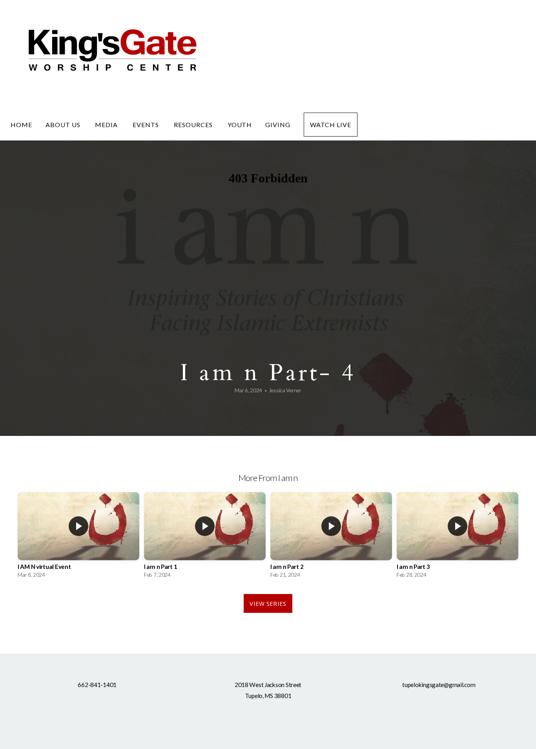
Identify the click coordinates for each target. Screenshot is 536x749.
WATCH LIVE (330, 124)
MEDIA (107, 124)
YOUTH (240, 124)
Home (21, 124)
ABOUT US (64, 124)
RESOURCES (194, 124)
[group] (78, 537)
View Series (268, 603)
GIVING (277, 124)
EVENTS (146, 124)
